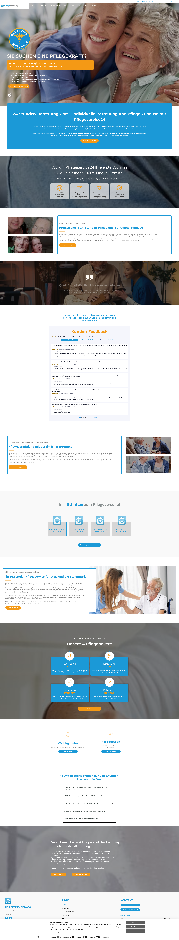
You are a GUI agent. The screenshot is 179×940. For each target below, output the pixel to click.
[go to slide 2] (148, 471)
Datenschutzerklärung (56, 932)
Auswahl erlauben (135, 926)
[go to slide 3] (149, 471)
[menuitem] (33, 6)
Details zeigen (105, 937)
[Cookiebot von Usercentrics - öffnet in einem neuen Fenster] (41, 937)
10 (91, 417)
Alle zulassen (135, 922)
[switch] (72, 937)
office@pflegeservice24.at (145, 2)
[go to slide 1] (147, 471)
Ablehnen (135, 930)
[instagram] (10, 918)
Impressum (66, 932)
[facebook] (6, 918)
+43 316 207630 (170, 2)
